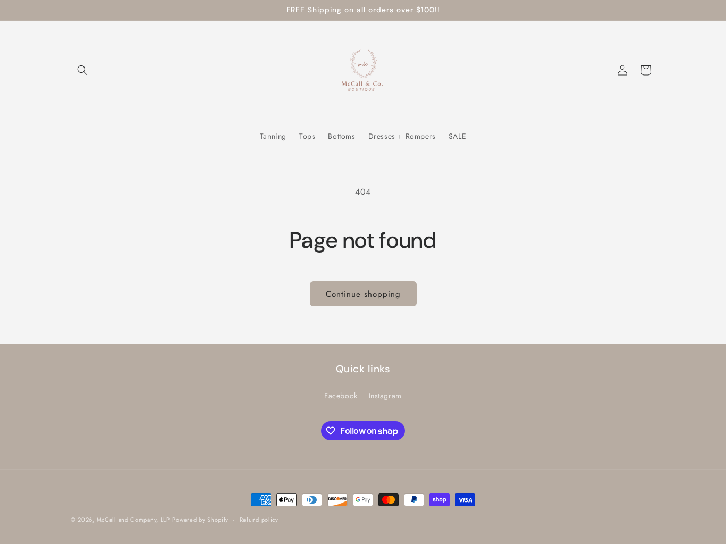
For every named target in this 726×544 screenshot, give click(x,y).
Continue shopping (363, 294)
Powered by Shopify (200, 519)
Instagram (385, 395)
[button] (82, 70)
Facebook (341, 395)
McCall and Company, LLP (133, 519)
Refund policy (259, 519)
